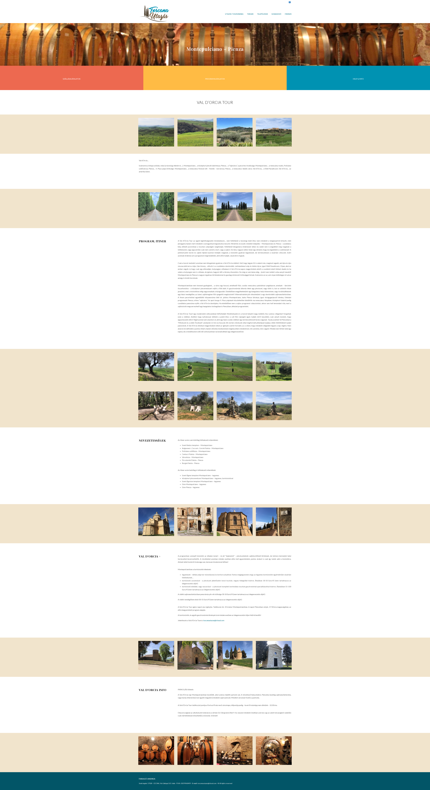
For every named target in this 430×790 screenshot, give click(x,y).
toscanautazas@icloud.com (213, 620)
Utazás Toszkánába (234, 14)
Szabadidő (276, 14)
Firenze (288, 14)
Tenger (250, 14)
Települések (262, 14)
